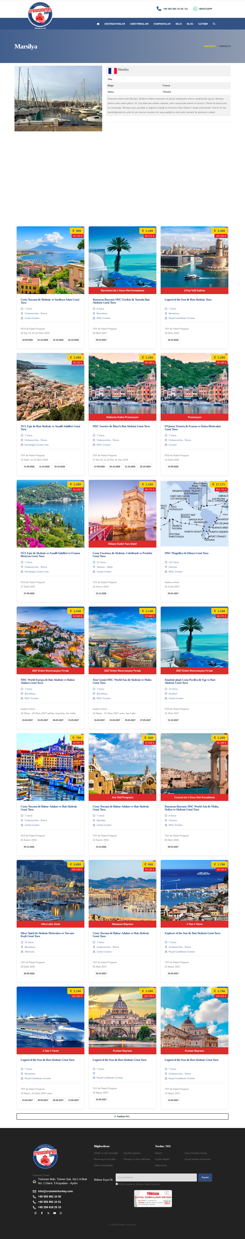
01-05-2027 (43, 720)
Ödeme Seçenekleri (103, 1165)
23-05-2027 (27, 1100)
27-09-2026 (99, 466)
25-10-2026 (59, 466)
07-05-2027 (145, 720)
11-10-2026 (44, 466)
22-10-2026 (73, 340)
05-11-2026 (29, 847)
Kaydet (205, 1177)
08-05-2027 (58, 720)
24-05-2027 (173, 973)
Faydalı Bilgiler (162, 1159)
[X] (48, 1213)
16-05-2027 (101, 1099)
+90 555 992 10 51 (49, 1201)
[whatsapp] (61, 1213)
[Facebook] (42, 1213)
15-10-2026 (58, 340)
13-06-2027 (73, 1100)
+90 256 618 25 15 (49, 1207)
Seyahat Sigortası (132, 1153)
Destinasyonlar (114, 24)
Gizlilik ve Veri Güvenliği (106, 1153)
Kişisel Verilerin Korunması (198, 1159)
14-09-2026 (173, 466)
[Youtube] (54, 1213)
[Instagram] (35, 1213)
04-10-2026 (115, 466)
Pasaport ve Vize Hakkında (137, 1159)
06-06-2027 (58, 1100)
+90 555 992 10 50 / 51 (175, 9)
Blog (190, 24)
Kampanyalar (162, 24)
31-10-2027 (173, 720)
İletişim (203, 24)
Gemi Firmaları (139, 24)
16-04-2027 (99, 720)
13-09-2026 (29, 466)
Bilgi (179, 24)
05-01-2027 (173, 593)
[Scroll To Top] (239, 1235)
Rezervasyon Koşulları (105, 1159)
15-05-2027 (73, 720)
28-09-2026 (29, 973)
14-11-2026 (101, 847)
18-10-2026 (173, 340)
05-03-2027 (101, 340)
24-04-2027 (27, 720)
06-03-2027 (173, 847)
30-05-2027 (43, 1100)
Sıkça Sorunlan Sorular (196, 1153)
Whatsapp (205, 9)
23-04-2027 (115, 720)
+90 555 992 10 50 (49, 1196)
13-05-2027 (173, 1100)
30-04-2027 (130, 720)
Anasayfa (209, 46)
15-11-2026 (101, 593)
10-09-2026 (27, 340)
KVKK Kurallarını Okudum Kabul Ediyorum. (139, 1184)
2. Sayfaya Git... (122, 1116)
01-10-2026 (43, 340)
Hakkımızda (161, 1165)
